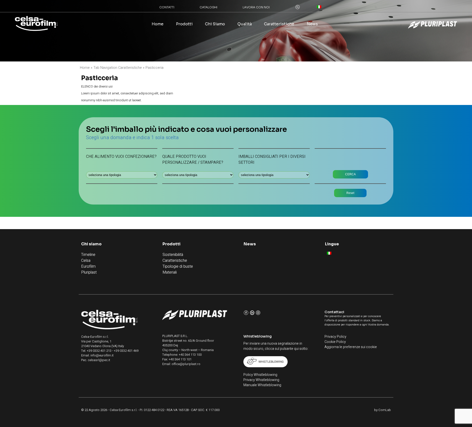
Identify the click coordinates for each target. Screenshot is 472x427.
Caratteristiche (279, 24)
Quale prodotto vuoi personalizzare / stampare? (192, 159)
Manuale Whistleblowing (262, 385)
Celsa (85, 261)
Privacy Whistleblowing (261, 380)
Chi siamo (215, 24)
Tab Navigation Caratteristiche (117, 67)
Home (157, 24)
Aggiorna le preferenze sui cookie (350, 347)
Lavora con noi (256, 7)
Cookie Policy (335, 341)
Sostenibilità (172, 255)
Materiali (169, 272)
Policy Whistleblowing (260, 374)
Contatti (166, 7)
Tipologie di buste (177, 266)
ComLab (384, 410)
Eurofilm (88, 266)
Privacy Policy (335, 336)
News (312, 24)
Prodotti (184, 24)
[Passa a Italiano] (329, 253)
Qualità (244, 24)
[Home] (36, 24)
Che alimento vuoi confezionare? (121, 157)
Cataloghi (208, 7)
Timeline (88, 255)
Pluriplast (89, 272)
